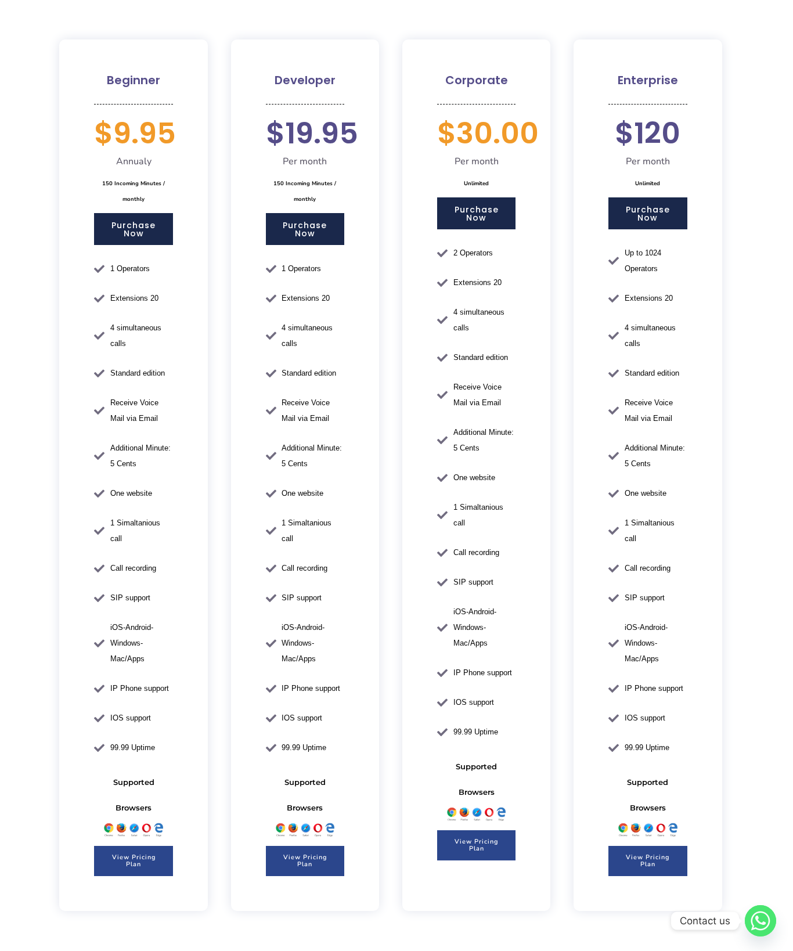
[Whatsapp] (760, 920)
